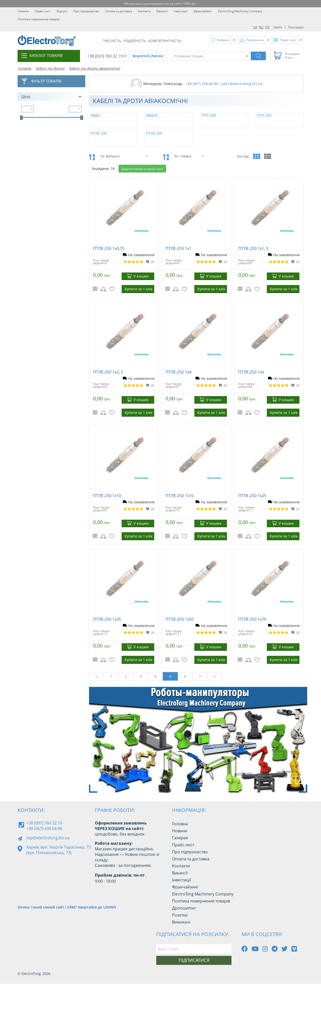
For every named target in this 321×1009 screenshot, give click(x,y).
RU (261, 27)
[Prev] (288, 780)
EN (267, 27)
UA (255, 27)
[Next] (299, 780)
